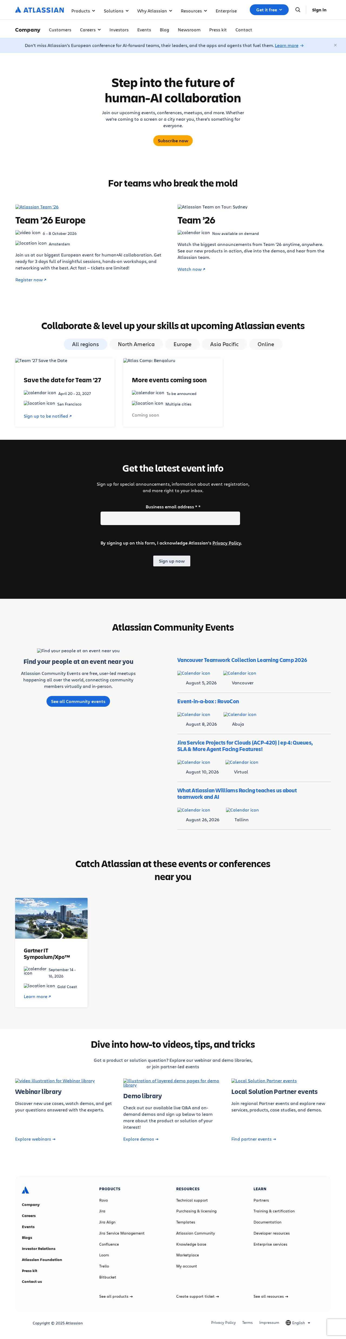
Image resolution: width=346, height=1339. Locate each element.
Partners (261, 1200)
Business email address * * (173, 507)
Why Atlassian (152, 10)
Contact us (32, 1281)
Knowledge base (191, 1244)
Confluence (109, 1244)
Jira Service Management (122, 1233)
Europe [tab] (182, 344)
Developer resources (272, 1233)
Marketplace (187, 1255)
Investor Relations (38, 1248)
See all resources (269, 1296)
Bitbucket (107, 1277)
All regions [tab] (85, 344)
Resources (191, 10)
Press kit (218, 29)
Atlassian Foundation (42, 1259)
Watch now (190, 269)
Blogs (27, 1237)
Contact (243, 29)
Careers (88, 29)
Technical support (192, 1200)
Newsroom (189, 29)
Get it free (266, 10)
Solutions (114, 10)
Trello (104, 1266)
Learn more (286, 45)
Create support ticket (195, 1296)
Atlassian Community (195, 1233)
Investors (119, 29)
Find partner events (251, 1139)
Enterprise (226, 10)
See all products (113, 1296)
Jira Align (107, 1222)
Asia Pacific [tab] (224, 344)
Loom (104, 1255)
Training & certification (274, 1211)
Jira (102, 1211)
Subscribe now (173, 141)
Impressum (269, 1322)
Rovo (103, 1200)
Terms (247, 1322)
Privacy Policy (226, 543)
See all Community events (78, 701)
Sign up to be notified (46, 416)
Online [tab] (266, 344)
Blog (164, 29)
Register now (29, 280)
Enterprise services (270, 1244)
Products (80, 10)
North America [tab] (136, 344)
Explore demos (138, 1139)
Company (31, 1204)
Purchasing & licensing (196, 1211)
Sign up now (172, 561)
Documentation (267, 1222)
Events (144, 29)
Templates (185, 1222)
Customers (60, 29)
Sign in (319, 10)
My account (186, 1266)
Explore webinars (33, 1139)
